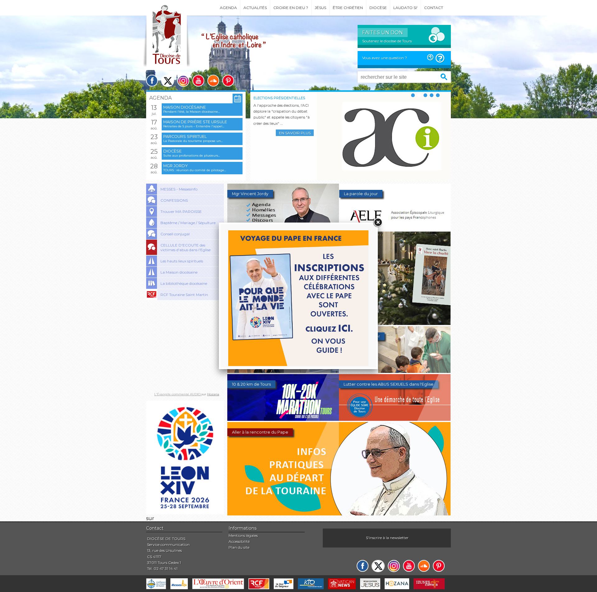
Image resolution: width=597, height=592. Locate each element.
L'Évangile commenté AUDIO (177, 394)
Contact (433, 7)
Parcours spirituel (185, 136)
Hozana (213, 394)
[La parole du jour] (395, 229)
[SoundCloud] (213, 81)
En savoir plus (295, 132)
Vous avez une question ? (384, 57)
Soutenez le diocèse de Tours (387, 41)
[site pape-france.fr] (185, 512)
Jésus (320, 7)
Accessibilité (239, 541)
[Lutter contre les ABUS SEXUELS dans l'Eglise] (395, 419)
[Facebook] (152, 81)
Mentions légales (243, 535)
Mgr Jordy (175, 165)
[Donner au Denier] (395, 371)
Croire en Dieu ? (290, 7)
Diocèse (378, 7)
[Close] (377, 222)
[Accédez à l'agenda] (237, 98)
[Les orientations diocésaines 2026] (283, 371)
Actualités (255, 7)
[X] (167, 81)
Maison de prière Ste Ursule (195, 122)
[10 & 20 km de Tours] (283, 419)
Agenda (228, 7)
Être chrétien (348, 7)
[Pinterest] (228, 81)
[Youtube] (198, 81)
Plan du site (239, 547)
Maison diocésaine (184, 107)
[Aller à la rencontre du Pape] (339, 514)
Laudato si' (405, 7)
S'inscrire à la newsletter (387, 537)
